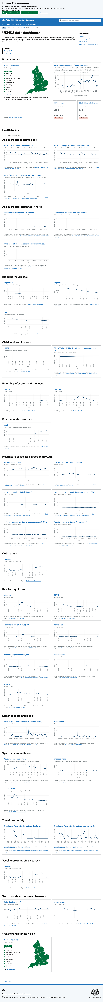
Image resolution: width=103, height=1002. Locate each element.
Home (3, 24)
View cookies (44, 13)
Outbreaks (8, 553)
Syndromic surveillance (16, 753)
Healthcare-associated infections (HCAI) (27, 456)
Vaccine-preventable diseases (20, 860)
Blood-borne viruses (14, 276)
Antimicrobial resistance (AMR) (21, 206)
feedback (22, 27)
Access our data (83, 41)
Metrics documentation (29, 24)
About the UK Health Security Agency (88, 44)
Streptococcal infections (17, 715)
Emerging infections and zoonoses (23, 383)
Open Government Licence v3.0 (36, 997)
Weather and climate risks (18, 933)
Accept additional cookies (11, 13)
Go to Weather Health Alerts (16, 117)
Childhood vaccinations (16, 342)
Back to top (8, 981)
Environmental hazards (16, 419)
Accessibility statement (15, 994)
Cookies (4, 994)
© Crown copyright (95, 997)
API (21, 24)
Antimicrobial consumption (19, 139)
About (8, 24)
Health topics (15, 24)
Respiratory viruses (13, 589)
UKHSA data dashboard (24, 20)
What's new (82, 36)
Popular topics (8, 51)
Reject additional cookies (30, 13)
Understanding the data (85, 39)
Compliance (27, 994)
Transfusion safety (13, 820)
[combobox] (80, 20)
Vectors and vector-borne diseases (23, 896)
